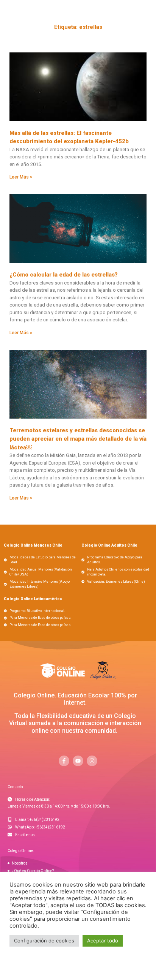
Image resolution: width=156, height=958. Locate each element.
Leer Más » (20, 177)
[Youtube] (78, 761)
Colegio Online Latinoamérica (33, 599)
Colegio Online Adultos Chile (109, 545)
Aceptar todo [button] (102, 940)
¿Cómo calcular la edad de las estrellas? (63, 274)
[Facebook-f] (64, 761)
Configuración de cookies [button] (44, 940)
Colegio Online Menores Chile (33, 545)
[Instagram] (92, 761)
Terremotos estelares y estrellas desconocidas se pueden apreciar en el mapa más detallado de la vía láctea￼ (78, 439)
